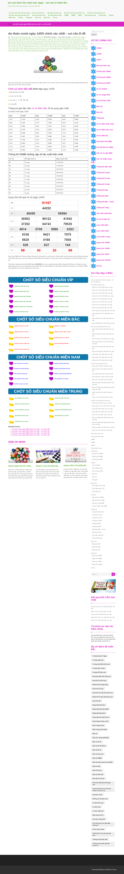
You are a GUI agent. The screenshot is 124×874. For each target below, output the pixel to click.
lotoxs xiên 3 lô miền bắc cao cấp (102, 357)
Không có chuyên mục (100, 799)
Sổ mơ (55, 17)
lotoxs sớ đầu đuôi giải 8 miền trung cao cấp (103, 383)
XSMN (73, 15)
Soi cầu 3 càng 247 (99, 819)
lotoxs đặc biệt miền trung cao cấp (102, 374)
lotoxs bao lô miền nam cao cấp (102, 403)
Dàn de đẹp (81, 45)
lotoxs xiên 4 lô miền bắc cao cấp (76, 465)
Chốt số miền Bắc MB (20, 89)
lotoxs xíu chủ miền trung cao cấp (102, 397)
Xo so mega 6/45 (103, 95)
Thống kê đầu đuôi (104, 167)
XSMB (66, 15)
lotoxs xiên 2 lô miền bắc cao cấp (102, 354)
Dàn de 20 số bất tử (42, 45)
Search (94, 34)
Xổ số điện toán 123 (104, 130)
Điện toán (12, 17)
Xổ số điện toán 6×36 (98, 485)
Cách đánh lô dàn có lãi (68, 43)
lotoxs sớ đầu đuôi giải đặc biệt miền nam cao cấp (103, 423)
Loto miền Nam (102, 231)
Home (10, 24)
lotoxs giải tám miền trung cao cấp (102, 376)
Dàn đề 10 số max (34, 47)
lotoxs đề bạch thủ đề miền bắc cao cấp (103, 319)
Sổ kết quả (102, 15)
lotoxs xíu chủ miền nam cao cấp (102, 430)
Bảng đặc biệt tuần (38, 43)
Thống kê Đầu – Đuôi (105, 202)
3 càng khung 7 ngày (77, 37)
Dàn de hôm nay (13, 47)
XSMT (80, 15)
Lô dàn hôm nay (98, 803)
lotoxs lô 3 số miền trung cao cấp (102, 379)
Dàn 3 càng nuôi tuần (14, 45)
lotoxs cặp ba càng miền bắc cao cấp (103, 310)
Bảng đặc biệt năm (99, 705)
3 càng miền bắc (98, 660)
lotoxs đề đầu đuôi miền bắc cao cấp (103, 323)
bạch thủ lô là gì (45, 41)
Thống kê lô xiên (103, 178)
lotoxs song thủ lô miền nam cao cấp (103, 427)
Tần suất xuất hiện (104, 213)
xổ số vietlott (101, 89)
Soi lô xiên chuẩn (98, 829)
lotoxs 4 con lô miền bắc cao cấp (48, 466)
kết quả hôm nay (103, 66)
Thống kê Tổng (102, 208)
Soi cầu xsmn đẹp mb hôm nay (19, 15)
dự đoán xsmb (97, 794)
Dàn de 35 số (53, 45)
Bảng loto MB (96, 544)
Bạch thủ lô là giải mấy (58, 41)
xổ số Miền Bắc (39, 108)
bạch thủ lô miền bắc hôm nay (75, 41)
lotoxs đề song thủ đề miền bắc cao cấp (103, 330)
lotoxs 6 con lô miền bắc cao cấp (102, 302)
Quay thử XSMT (102, 254)
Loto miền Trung (103, 237)
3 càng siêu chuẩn (40, 39)
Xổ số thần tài (102, 136)
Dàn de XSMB (23, 47)
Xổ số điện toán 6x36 (105, 124)
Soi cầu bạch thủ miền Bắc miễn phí (52, 49)
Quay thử (47, 17)
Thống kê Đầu (102, 190)
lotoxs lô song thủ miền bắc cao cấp (103, 351)
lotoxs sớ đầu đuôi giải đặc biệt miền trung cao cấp (103, 388)
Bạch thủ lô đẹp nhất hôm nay (17, 41)
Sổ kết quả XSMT (103, 83)
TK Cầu (20, 17)
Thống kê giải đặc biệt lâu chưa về (101, 844)
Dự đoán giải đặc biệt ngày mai (70, 47)
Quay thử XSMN (103, 248)
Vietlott (111, 15)
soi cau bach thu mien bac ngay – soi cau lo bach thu (37, 2)
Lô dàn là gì (14, 49)
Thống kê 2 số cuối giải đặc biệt (73, 49)
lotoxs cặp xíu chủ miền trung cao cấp (102, 370)
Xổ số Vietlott (96, 465)
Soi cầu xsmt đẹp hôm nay (96, 13)
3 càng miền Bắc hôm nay (26, 39)
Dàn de (24, 45)
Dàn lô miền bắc (55, 47)
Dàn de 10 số (31, 45)
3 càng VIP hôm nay (53, 39)
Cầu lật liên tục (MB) (104, 147)
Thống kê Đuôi (102, 196)
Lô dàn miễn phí (24, 49)
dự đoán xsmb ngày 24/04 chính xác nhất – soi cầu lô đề (31, 431)
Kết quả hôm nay (90, 15)
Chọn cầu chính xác (38, 15)
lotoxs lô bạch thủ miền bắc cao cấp (103, 339)
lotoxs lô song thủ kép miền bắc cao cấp (103, 347)
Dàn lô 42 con (44, 47)
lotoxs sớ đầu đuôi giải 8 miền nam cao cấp (102, 418)
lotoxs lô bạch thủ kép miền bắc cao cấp (103, 335)
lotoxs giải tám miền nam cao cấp (102, 411)
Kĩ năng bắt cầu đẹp (55, 15)
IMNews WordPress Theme (108, 869)
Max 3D (99, 106)
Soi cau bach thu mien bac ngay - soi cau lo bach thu (27, 37)
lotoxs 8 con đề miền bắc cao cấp (102, 293)
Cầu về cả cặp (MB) (104, 153)
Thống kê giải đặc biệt (100, 839)
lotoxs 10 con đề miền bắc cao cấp (102, 296)
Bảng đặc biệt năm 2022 (24, 43)
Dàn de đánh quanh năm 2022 (67, 45)
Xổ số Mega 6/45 (97, 468)
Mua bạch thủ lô (35, 49)
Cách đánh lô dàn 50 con (52, 43)
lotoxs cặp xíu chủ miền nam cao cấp (103, 406)
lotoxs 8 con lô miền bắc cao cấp (102, 304)
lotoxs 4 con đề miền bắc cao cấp (102, 287)
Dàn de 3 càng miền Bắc (101, 737)
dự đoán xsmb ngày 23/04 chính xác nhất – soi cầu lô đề (31, 429)
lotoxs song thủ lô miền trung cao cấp (102, 393)
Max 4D (99, 112)
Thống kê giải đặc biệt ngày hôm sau (37, 50)
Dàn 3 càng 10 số (81, 43)
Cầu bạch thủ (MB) (104, 141)
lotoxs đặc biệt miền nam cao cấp (102, 409)
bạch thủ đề (80, 39)
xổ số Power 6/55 (103, 101)
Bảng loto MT (96, 550)
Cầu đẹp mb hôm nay (54, 13)
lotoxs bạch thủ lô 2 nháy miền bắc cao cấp (20, 466)
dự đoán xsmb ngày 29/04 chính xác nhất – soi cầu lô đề (31, 433)
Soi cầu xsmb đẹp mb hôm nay (74, 13)
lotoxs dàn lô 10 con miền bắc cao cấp (102, 314)
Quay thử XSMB (103, 243)
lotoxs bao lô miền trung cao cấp (102, 366)
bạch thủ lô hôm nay (33, 41)
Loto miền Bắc (102, 225)
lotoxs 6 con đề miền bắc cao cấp (102, 290)
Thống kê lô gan (103, 172)
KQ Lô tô (38, 17)
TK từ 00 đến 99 (102, 219)
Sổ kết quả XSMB (103, 71)
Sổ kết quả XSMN (103, 77)
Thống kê (29, 17)
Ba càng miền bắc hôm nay (68, 39)
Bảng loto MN (96, 547)
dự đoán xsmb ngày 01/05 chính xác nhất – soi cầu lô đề (31, 435)
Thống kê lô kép (103, 184)
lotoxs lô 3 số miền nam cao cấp (102, 414)
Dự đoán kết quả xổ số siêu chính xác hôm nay (102, 789)
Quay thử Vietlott (103, 260)
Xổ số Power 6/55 (97, 471)
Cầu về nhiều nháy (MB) (99, 506)
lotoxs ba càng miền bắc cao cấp (102, 307)
